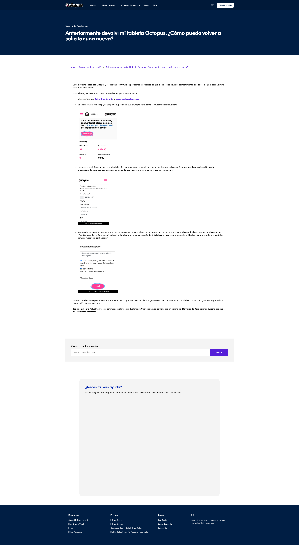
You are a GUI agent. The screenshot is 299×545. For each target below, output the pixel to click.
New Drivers (108, 5)
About (93, 5)
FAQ (155, 5)
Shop (146, 5)
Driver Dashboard (103, 98)
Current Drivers (129, 5)
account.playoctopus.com (128, 98)
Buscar (219, 352)
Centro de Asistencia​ (76, 25)
